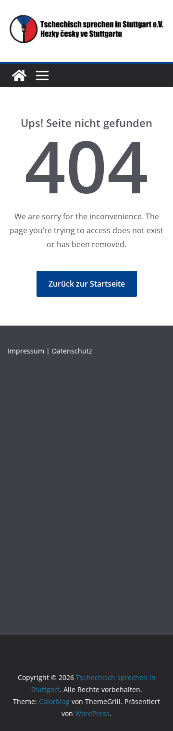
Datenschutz (72, 350)
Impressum (26, 350)
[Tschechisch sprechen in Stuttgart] (19, 75)
